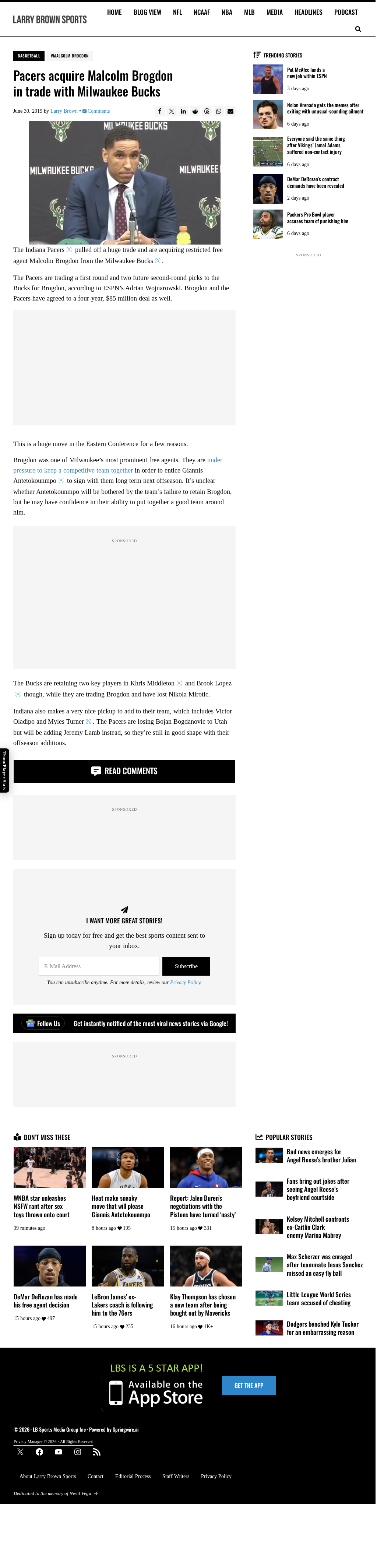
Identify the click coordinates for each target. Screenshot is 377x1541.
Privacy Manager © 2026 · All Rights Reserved (54, 1441)
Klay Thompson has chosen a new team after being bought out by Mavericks (203, 1304)
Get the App (249, 1385)
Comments (98, 111)
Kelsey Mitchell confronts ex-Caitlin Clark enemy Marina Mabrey (318, 1227)
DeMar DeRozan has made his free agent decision (46, 1300)
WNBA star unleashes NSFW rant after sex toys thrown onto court (42, 1206)
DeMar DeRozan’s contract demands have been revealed (315, 182)
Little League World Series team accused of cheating (319, 1298)
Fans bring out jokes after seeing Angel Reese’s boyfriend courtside (318, 1189)
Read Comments (130, 770)
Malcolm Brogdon (71, 56)
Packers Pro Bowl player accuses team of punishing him (317, 217)
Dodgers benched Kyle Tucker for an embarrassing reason (323, 1328)
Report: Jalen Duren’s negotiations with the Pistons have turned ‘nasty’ (203, 1206)
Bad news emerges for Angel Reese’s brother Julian (321, 1155)
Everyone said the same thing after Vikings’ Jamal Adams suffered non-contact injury (316, 145)
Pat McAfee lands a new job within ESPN (307, 73)
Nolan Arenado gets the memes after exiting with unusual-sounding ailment (325, 108)
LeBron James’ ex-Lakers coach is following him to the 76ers (122, 1304)
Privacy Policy (185, 982)
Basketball (29, 56)
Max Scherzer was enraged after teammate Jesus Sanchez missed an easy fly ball (325, 1264)
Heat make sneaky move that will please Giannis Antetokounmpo (121, 1206)
